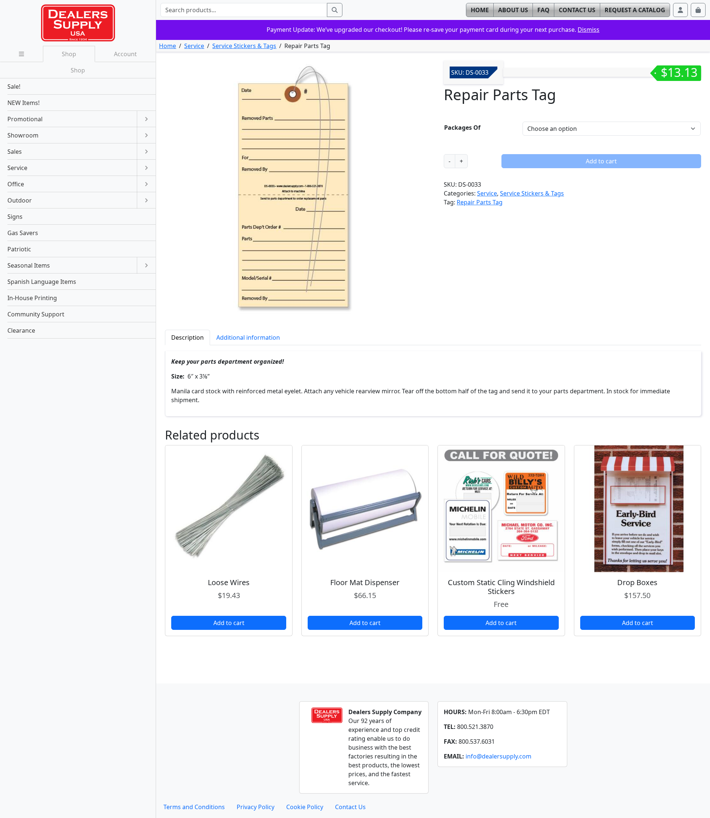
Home (167, 46)
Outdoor (19, 200)
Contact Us (350, 807)
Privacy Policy (255, 807)
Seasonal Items (28, 265)
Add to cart (601, 161)
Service (194, 46)
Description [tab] (187, 337)
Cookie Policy (304, 807)
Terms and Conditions (194, 807)
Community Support (35, 314)
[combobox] (243, 10)
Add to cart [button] (228, 623)
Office (15, 184)
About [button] (513, 10)
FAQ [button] (543, 10)
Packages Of (462, 127)
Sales (14, 151)
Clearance (21, 330)
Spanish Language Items (41, 282)
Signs (15, 217)
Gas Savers (22, 233)
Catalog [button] (635, 10)
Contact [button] (577, 10)
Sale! (13, 86)
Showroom (22, 135)
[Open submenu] (146, 119)
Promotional (25, 119)
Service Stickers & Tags (244, 46)
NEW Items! (23, 103)
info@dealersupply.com (498, 756)
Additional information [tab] (248, 337)
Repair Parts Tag (480, 202)
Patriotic (19, 249)
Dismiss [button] (588, 30)
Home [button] (480, 10)
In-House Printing (32, 298)
